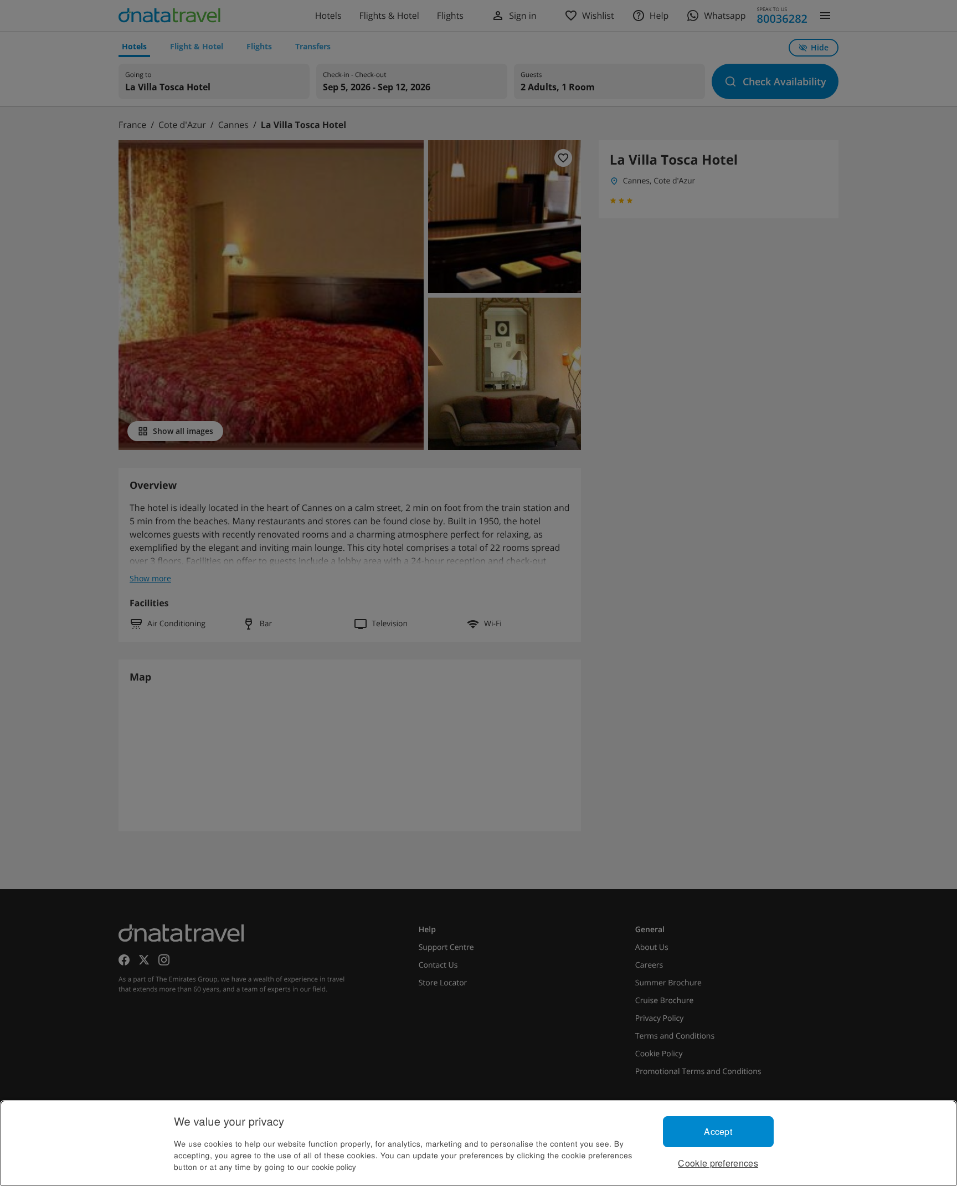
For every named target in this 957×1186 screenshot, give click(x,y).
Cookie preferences (718, 1163)
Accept (718, 1131)
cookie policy (334, 1166)
